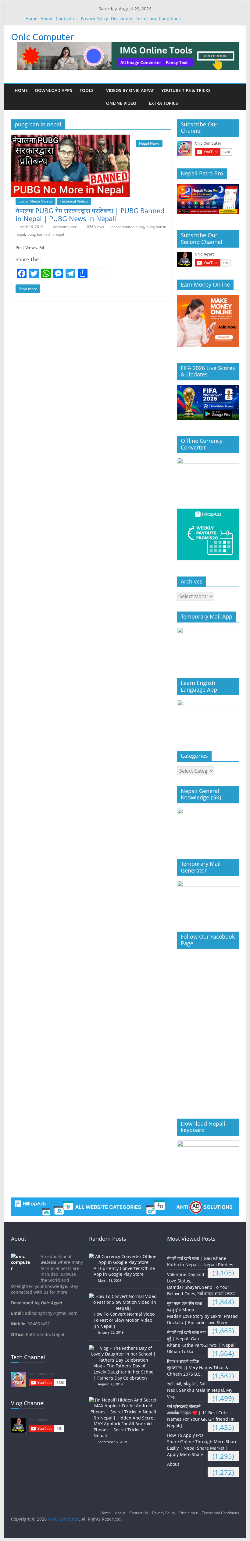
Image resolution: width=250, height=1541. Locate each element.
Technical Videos (74, 201)
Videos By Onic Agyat (130, 90)
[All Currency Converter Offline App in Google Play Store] (125, 1256)
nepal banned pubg (127, 226)
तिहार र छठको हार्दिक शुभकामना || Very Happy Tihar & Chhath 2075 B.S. (197, 1367)
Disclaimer (122, 18)
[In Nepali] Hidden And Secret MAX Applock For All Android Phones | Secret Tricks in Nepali (124, 1427)
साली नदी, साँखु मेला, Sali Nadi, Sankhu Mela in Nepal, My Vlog (199, 1390)
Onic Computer (42, 37)
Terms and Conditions (158, 18)
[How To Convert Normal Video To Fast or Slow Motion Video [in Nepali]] (125, 1296)
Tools (87, 90)
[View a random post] (233, 96)
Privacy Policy (94, 18)
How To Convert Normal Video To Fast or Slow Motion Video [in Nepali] (124, 1320)
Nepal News (149, 143)
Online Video (121, 103)
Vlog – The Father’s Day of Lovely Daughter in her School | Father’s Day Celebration (124, 1372)
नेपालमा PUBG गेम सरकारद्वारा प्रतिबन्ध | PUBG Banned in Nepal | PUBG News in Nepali (90, 214)
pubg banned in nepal (45, 234)
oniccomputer (65, 226)
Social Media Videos (35, 201)
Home (32, 18)
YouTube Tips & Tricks (186, 90)
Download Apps (53, 90)
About (47, 18)
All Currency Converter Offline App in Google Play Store (124, 1271)
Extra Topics (163, 103)
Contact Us (67, 18)
